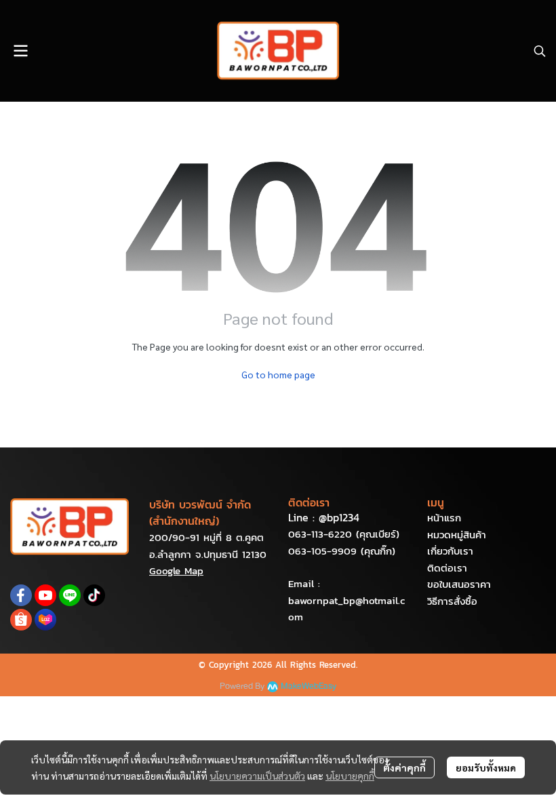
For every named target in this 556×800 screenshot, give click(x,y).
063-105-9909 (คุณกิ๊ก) (341, 551)
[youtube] (45, 595)
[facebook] (21, 595)
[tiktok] (94, 595)
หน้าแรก (444, 517)
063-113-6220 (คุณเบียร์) (343, 534)
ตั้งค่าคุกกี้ (404, 767)
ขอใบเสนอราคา (459, 584)
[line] (70, 595)
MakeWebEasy (308, 686)
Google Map (176, 570)
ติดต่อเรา (447, 568)
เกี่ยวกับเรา (450, 551)
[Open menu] (20, 50)
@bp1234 (339, 517)
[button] (539, 50)
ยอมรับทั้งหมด (486, 767)
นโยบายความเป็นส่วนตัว (257, 775)
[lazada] (45, 620)
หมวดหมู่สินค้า (456, 534)
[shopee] (21, 620)
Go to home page (278, 374)
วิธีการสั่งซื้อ (452, 601)
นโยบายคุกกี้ (349, 775)
